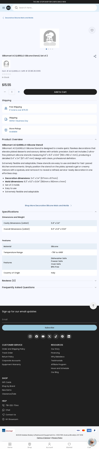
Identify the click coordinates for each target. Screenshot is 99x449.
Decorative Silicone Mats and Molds (19, 18)
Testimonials (57, 360)
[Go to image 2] (48, 49)
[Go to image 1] (46, 49)
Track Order (7, 353)
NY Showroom (12, 419)
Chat (8, 410)
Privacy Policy (57, 438)
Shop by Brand (8, 386)
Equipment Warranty (11, 364)
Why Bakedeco (57, 356)
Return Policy (8, 356)
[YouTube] (43, 336)
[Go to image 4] (52, 49)
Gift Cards (6, 382)
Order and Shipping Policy (13, 349)
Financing (55, 353)
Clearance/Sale (9, 394)
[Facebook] (36, 336)
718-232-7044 (12, 405)
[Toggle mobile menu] (3, 7)
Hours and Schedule (60, 368)
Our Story (55, 349)
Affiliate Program (58, 364)
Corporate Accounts (11, 360)
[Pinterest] (62, 336)
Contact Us (11, 414)
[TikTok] (56, 336)
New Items (6, 390)
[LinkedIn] (69, 336)
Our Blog (55, 372)
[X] (49, 336)
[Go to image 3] (50, 49)
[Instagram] (30, 336)
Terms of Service (43, 438)
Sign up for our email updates (19, 311)
